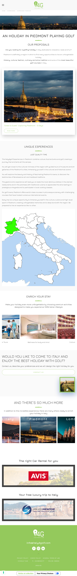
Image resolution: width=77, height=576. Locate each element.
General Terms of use (51, 558)
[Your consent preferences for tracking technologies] (3, 572)
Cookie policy (35, 558)
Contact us (38, 372)
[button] (3, 5)
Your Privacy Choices (45, 573)
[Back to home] (38, 5)
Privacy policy (22, 558)
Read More (38, 476)
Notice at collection (25, 573)
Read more (11, 130)
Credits (38, 565)
